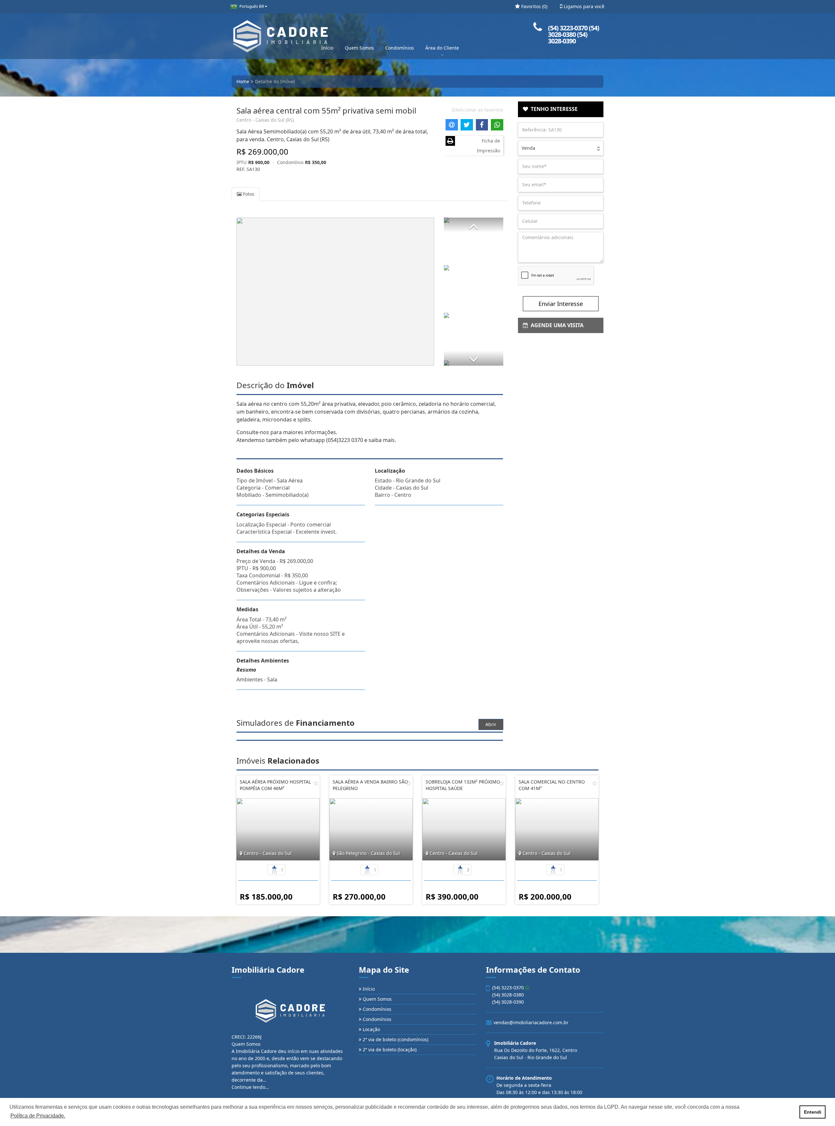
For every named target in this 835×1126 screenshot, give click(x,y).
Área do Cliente (442, 48)
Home (242, 81)
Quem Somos (359, 48)
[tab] (561, 109)
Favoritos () (533, 6)
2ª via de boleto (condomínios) (394, 1039)
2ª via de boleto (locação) (389, 1049)
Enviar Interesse (561, 304)
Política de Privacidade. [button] (37, 1115)
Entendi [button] (812, 1112)
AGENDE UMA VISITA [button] (556, 325)
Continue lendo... (250, 1087)
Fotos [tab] (248, 194)
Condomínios (399, 48)
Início (327, 48)
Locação (370, 1029)
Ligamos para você (583, 6)
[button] (473, 225)
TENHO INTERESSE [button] (553, 109)
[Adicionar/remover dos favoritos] (315, 783)
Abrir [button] (490, 724)
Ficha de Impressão (488, 146)
